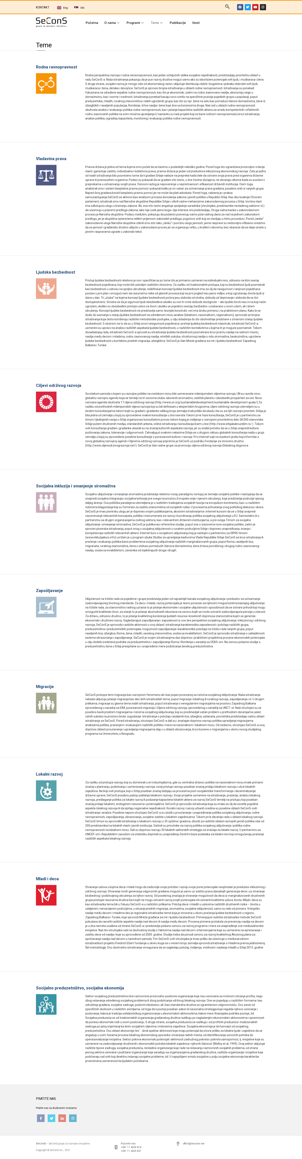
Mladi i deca (47, 878)
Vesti (196, 23)
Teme (155, 23)
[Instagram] (263, 7)
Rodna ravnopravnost (56, 67)
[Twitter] (248, 7)
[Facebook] (240, 7)
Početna (92, 23)
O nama (110, 23)
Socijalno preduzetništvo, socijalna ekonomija (80, 987)
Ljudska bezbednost (55, 272)
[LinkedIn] (62, 1118)
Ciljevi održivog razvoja (58, 385)
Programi (133, 23)
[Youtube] (255, 7)
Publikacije (178, 23)
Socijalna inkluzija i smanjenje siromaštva (75, 485)
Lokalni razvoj (49, 774)
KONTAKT (42, 7)
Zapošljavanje (49, 590)
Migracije (45, 686)
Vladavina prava (51, 158)
